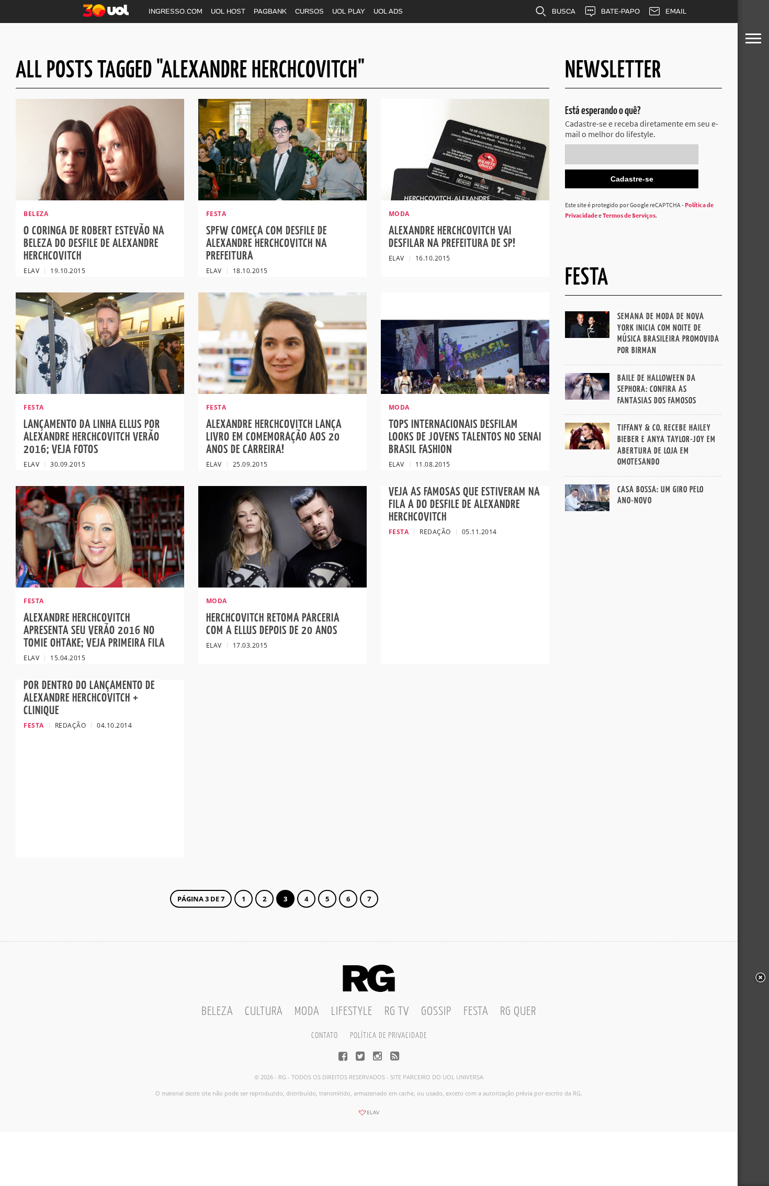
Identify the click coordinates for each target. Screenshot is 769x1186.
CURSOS (309, 11)
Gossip (436, 1012)
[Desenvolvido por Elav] (369, 1116)
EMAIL (675, 11)
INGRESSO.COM (175, 11)
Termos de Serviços (629, 215)
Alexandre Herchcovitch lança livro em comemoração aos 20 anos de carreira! (274, 437)
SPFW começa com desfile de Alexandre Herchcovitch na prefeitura (266, 243)
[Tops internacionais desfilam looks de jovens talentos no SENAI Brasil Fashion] (465, 391)
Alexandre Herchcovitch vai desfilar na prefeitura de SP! (452, 237)
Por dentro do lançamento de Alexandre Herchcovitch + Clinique (89, 698)
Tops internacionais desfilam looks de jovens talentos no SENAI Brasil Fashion (465, 437)
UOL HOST (228, 11)
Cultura (263, 1012)
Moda (307, 1012)
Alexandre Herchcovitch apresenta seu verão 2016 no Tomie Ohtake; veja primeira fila (94, 630)
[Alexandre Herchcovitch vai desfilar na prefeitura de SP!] (465, 197)
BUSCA (563, 11)
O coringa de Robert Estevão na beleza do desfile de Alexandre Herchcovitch (94, 243)
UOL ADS (388, 11)
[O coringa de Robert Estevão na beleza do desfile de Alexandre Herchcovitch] (100, 197)
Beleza (217, 1012)
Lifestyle (351, 1012)
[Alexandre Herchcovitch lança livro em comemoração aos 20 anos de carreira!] (282, 391)
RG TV (396, 1012)
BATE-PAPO (620, 11)
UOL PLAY (348, 11)
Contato (324, 1036)
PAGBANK (270, 11)
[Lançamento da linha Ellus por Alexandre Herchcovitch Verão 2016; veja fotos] (100, 391)
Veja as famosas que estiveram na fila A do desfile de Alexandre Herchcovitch (464, 504)
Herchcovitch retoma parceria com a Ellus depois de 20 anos (273, 624)
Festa (475, 1012)
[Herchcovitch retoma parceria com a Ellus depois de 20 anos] (282, 584)
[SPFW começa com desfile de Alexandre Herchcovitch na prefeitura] (282, 197)
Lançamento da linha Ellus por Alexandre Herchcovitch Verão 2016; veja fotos (92, 437)
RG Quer (518, 1012)
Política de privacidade (388, 1036)
